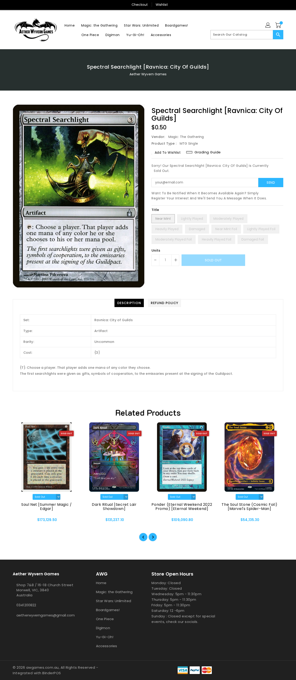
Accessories (106, 645)
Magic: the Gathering (114, 591)
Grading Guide (207, 152)
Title (155, 209)
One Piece (105, 618)
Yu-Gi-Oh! (104, 636)
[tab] (129, 303)
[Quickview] (20, 521)
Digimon (103, 627)
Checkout (140, 4)
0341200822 (26, 605)
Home (101, 582)
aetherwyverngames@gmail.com (45, 615)
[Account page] (268, 25)
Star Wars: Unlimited (113, 600)
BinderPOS (51, 673)
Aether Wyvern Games (148, 74)
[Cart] (278, 25)
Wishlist (162, 4)
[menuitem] (69, 25)
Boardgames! (108, 609)
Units (155, 250)
